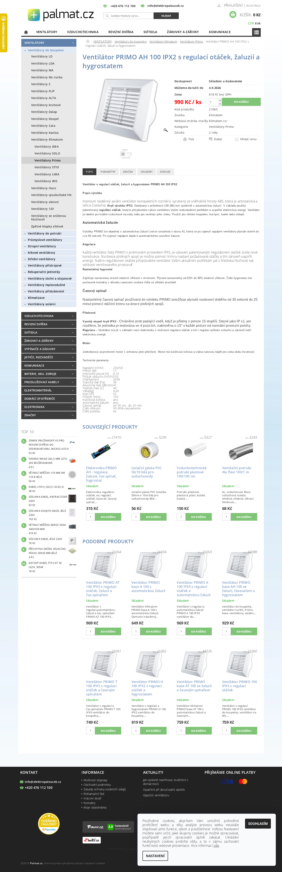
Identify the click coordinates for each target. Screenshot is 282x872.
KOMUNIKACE (220, 32)
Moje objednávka (95, 807)
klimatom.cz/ (218, 121)
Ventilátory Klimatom (47, 139)
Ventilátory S (40, 84)
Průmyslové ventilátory (45, 240)
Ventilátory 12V (42, 209)
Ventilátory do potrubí (44, 233)
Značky (30, 415)
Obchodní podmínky (97, 785)
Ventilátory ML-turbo (47, 77)
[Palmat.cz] (61, 15)
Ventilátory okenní (45, 202)
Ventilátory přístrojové (45, 265)
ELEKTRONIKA (34, 407)
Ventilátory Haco (43, 188)
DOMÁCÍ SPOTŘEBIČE (39, 399)
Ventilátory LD (41, 56)
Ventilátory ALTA (43, 98)
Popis (89, 171)
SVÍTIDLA (150, 32)
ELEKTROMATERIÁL (38, 390)
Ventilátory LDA (43, 63)
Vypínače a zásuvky (40, 349)
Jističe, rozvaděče (38, 357)
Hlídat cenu (248, 139)
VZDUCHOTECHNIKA (82, 32)
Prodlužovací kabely (41, 382)
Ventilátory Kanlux (45, 133)
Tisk (191, 139)
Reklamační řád (94, 794)
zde (216, 845)
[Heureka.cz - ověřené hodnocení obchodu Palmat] (49, 823)
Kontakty (89, 803)
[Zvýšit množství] (220, 100)
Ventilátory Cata (43, 126)
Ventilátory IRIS (45, 181)
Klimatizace (36, 298)
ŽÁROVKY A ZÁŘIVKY (183, 32)
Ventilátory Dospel (45, 119)
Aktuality (153, 772)
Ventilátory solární (42, 304)
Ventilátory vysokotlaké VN (51, 195)
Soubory (147, 171)
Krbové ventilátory (41, 253)
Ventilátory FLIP (43, 91)
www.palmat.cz (116, 849)
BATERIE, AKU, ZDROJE (40, 374)
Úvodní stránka (26, 32)
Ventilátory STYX (46, 167)
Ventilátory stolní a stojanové (50, 278)
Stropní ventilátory (42, 246)
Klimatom (216, 115)
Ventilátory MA (42, 70)
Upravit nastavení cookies (90, 863)
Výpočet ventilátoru (156, 795)
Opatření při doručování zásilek (164, 790)
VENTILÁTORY (46, 32)
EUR (258, 23)
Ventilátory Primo (47, 160)
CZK (251, 23)
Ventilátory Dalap (44, 112)
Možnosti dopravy (95, 780)
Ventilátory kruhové (46, 105)
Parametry (108, 171)
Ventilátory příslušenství (46, 291)
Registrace (253, 5)
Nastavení (155, 856)
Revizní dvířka (120, 32)
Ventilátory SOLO (47, 153)
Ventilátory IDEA (46, 146)
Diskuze (165, 171)
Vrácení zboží (92, 798)
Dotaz (218, 139)
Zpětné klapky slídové (47, 226)
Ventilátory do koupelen (46, 50)
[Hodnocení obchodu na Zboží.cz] (92, 840)
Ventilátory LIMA (46, 174)
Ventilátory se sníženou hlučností (48, 217)
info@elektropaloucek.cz (43, 782)
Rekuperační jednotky (44, 272)
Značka (128, 171)
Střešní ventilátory (41, 259)
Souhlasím (258, 823)
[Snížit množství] (220, 104)
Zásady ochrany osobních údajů (105, 789)
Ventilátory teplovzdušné (46, 285)
